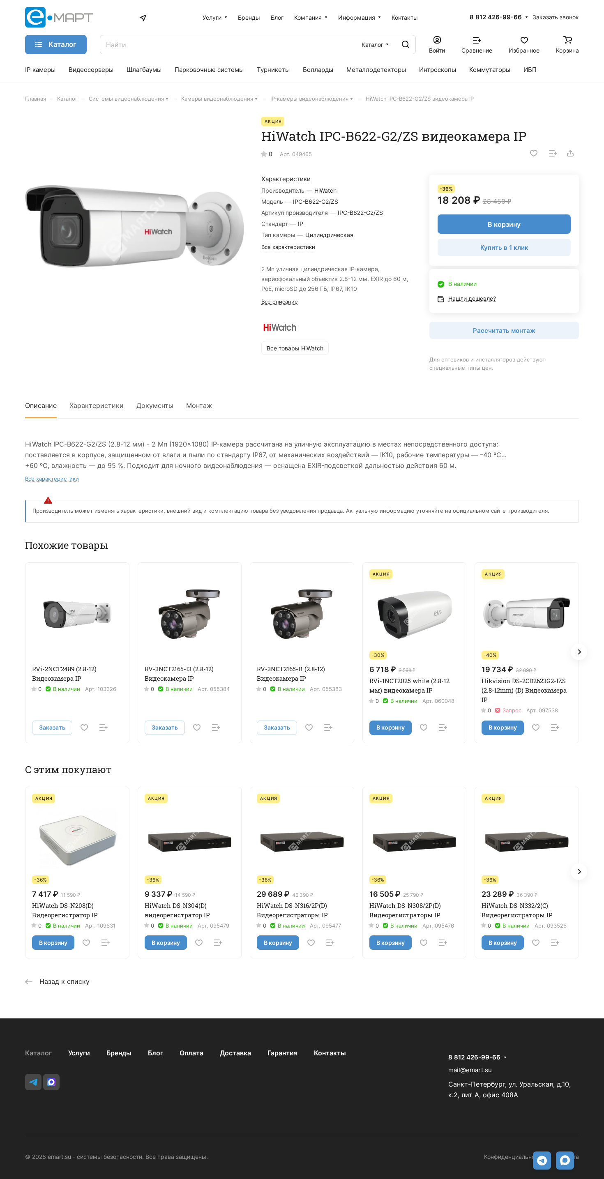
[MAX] (51, 1082)
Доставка (235, 1053)
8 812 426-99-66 (496, 17)
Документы (154, 405)
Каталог (38, 1053)
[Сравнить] (553, 153)
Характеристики (96, 405)
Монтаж (199, 405)
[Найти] (405, 44)
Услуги (79, 1053)
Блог (155, 1053)
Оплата (191, 1053)
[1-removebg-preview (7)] (134, 226)
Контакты (330, 1053)
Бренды (118, 1053)
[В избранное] (533, 153)
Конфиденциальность (514, 1156)
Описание (41, 405)
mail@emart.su (470, 1070)
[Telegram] (33, 1082)
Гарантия (282, 1053)
